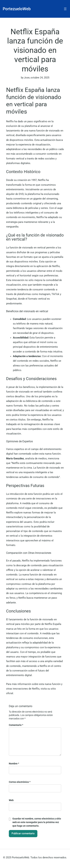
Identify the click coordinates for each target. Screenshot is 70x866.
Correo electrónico (19, 782)
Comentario (16, 725)
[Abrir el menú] (65, 9)
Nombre (14, 763)
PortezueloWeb (17, 8)
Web (11, 800)
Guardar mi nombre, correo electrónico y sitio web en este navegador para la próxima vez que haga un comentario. (36, 822)
